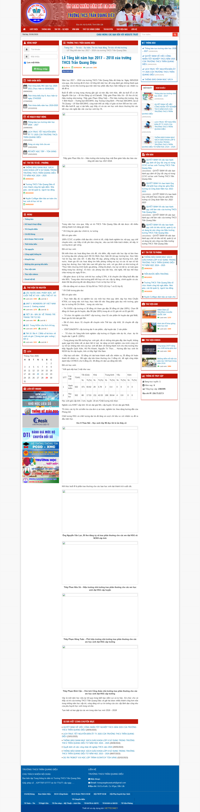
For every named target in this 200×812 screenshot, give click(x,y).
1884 (169, 366)
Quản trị (67, 67)
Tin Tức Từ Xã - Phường (37, 163)
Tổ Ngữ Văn (43, 803)
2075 (35, 329)
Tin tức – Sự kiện (61, 29)
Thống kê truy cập (154, 376)
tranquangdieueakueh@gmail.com (111, 783)
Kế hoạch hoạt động (36, 117)
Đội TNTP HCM (100, 794)
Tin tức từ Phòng (154, 253)
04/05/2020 (30, 204)
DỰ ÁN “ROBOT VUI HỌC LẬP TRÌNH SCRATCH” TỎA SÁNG (90, 757)
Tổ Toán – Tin (29, 803)
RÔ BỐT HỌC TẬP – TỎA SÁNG (42, 151)
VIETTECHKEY (111, 808)
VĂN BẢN (149, 155)
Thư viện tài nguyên (36, 288)
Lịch (29, 352)
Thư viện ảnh (122, 29)
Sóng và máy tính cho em (39, 144)
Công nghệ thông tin (33, 254)
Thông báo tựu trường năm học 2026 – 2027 (41, 123)
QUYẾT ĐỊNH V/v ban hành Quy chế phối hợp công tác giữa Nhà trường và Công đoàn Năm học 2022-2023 (158, 187)
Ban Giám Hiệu (44, 794)
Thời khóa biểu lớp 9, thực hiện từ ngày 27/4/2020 (42, 97)
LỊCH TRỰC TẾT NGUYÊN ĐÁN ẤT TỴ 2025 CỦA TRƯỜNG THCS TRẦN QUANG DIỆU (40, 134)
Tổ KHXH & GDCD (110, 803)
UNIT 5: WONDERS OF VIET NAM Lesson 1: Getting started (39, 305)
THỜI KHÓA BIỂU (34, 81)
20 (38, 374)
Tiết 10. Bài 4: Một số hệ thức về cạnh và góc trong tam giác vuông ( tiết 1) (39, 336)
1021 (35, 342)
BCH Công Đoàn (61, 794)
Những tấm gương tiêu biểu (36, 264)
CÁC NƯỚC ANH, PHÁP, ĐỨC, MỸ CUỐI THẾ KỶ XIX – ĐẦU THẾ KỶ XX (39, 294)
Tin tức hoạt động (99, 48)
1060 (35, 299)
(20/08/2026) (153, 51)
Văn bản (75, 29)
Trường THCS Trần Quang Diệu (81, 43)
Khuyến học (30, 259)
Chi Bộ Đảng (30, 234)
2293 (95, 67)
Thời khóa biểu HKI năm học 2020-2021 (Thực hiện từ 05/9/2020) (43, 87)
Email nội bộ (30, 279)
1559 (169, 329)
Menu (29, 215)
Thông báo (46, 29)
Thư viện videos (31, 274)
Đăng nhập (32, 43)
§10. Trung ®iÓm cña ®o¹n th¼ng (39, 325)
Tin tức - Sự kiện (83, 48)
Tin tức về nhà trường (117, 48)
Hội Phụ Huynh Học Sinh (120, 794)
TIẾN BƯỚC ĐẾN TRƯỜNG (156, 274)
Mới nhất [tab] (147, 88)
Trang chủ (68, 48)
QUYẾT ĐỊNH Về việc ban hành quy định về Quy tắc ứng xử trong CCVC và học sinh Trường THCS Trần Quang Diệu (158, 164)
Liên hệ (134, 29)
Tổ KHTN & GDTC (91, 803)
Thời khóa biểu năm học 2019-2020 (43, 105)
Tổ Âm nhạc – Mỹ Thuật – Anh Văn (66, 803)
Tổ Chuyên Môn (31, 229)
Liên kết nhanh (34, 389)
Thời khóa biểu (31, 244)
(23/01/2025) (159, 75)
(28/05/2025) (152, 64)
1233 (169, 317)
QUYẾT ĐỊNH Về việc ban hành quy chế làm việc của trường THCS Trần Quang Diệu (159, 209)
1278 (35, 309)
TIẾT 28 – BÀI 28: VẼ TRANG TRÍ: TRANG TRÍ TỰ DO (39, 315)
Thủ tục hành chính (91, 29)
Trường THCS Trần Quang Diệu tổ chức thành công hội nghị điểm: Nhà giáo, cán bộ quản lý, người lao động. (39, 187)
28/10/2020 (30, 193)
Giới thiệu (34, 29)
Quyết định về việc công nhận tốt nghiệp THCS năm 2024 (87, 747)
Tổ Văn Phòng (127, 803)
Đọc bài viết (67, 71)
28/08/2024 (30, 179)
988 (34, 320)
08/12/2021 (148, 277)
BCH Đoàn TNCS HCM (34, 239)
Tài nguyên (108, 29)
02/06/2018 (78, 67)
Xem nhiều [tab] (160, 88)
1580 (169, 351)
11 (47, 309)
